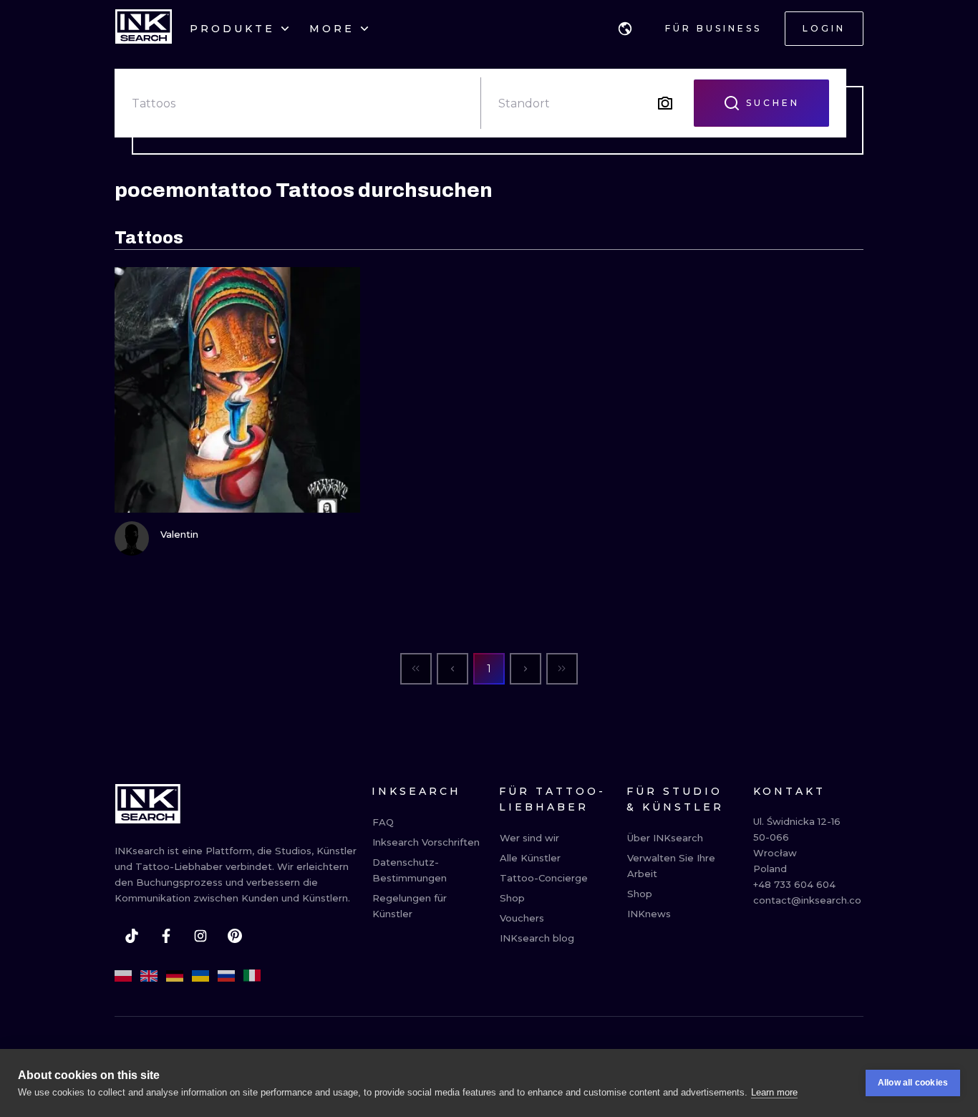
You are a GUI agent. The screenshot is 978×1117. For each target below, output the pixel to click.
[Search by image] (665, 103)
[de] (174, 975)
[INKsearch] (144, 28)
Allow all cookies (913, 1083)
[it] (252, 975)
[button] (625, 28)
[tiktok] (132, 936)
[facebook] (166, 936)
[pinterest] (235, 936)
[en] (149, 975)
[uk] (200, 975)
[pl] (123, 975)
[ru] (226, 975)
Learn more (774, 1092)
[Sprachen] (625, 28)
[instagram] (200, 936)
